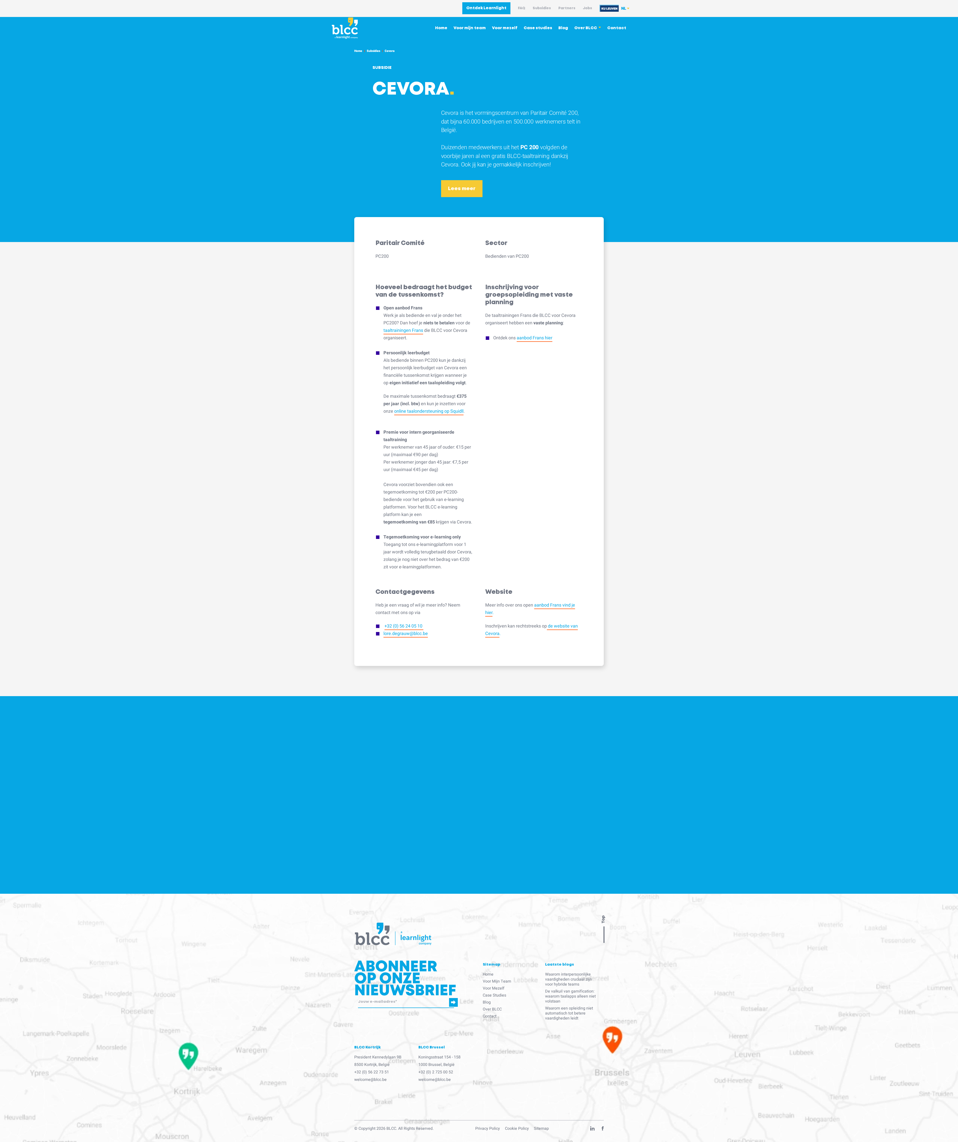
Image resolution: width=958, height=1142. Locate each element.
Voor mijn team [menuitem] (470, 28)
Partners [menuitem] (566, 8)
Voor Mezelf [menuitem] (493, 988)
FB (603, 1130)
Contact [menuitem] (616, 28)
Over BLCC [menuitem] (585, 28)
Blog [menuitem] (563, 28)
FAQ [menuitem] (521, 8)
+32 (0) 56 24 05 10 (403, 626)
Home (358, 51)
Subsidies (373, 51)
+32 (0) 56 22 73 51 (371, 1072)
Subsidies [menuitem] (542, 8)
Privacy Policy (487, 1129)
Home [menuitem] (441, 28)
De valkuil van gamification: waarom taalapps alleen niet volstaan (570, 996)
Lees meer (462, 188)
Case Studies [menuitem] (494, 995)
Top (603, 919)
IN (592, 1130)
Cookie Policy (517, 1129)
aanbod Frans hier (534, 338)
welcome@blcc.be (370, 1080)
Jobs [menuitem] (587, 8)
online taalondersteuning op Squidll (429, 411)
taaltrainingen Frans (403, 330)
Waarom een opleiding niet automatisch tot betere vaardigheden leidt (569, 1013)
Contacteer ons (442, 910)
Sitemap (541, 1129)
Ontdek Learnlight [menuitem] (486, 8)
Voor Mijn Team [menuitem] (497, 981)
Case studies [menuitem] (538, 28)
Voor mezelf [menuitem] (504, 28)
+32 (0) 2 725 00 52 (435, 1072)
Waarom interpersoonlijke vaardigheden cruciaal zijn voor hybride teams (568, 979)
